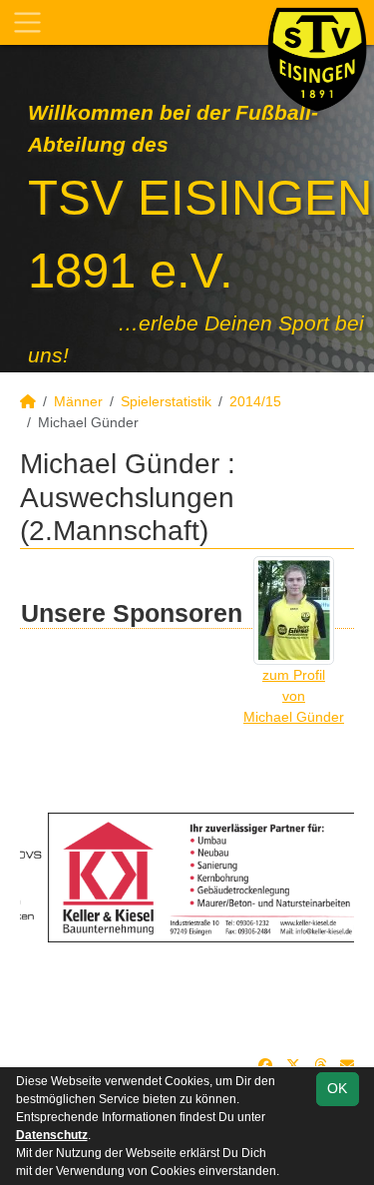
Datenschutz (52, 1135)
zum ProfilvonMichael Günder (293, 696)
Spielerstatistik (166, 401)
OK (337, 1088)
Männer (78, 401)
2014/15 (255, 401)
